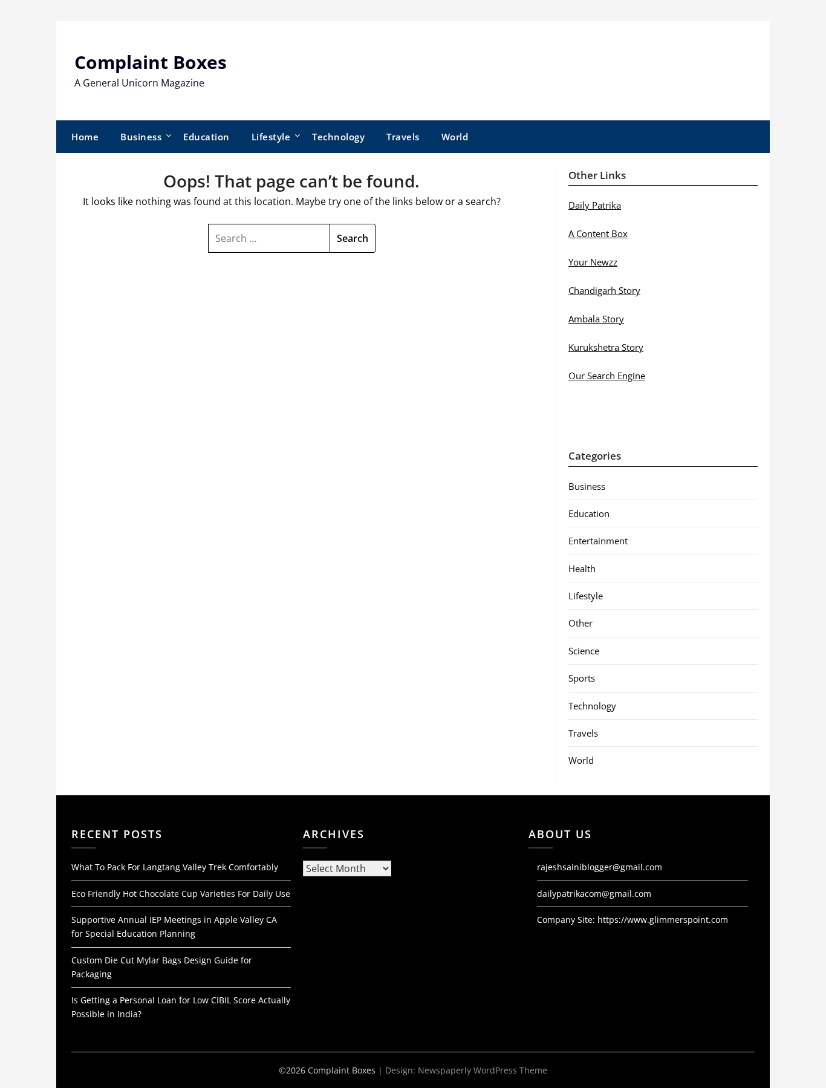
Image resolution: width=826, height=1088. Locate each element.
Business (140, 137)
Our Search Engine (606, 376)
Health (582, 568)
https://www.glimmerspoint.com (662, 919)
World (455, 137)
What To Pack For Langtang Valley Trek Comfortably (174, 867)
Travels (403, 137)
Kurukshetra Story (605, 347)
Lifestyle (271, 137)
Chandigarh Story (604, 290)
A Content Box (598, 233)
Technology (338, 137)
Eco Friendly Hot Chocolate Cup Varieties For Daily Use (180, 893)
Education (206, 137)
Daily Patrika (594, 205)
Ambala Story (596, 319)
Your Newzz (592, 262)
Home (85, 137)
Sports (581, 678)
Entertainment (598, 541)
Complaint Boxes (150, 62)
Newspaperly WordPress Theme (482, 1070)
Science (583, 651)
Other (580, 623)
